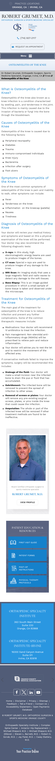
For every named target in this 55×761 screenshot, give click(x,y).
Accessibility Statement (18, 706)
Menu (23, 56)
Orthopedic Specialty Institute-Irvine (27, 643)
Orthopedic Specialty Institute (27, 613)
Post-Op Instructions (26, 568)
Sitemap (43, 701)
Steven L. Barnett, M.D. (26, 734)
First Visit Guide (28, 542)
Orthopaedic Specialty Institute (21, 725)
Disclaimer (20, 701)
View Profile (27, 502)
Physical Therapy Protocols (28, 581)
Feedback (12, 704)
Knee (47, 75)
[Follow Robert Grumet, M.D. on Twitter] (24, 692)
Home (9, 701)
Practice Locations (27, 3)
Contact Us (41, 704)
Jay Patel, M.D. (25, 737)
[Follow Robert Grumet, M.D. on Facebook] (17, 692)
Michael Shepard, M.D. (14, 731)
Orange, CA (19, 7)
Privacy (32, 701)
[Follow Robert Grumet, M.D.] (31, 692)
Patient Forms (27, 555)
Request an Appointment (29, 47)
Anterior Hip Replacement (35, 728)
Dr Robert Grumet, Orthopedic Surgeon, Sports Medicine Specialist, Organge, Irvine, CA (26, 74)
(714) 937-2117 (28, 38)
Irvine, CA (36, 7)
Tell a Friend (26, 704)
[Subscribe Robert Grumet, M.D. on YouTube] (38, 692)
